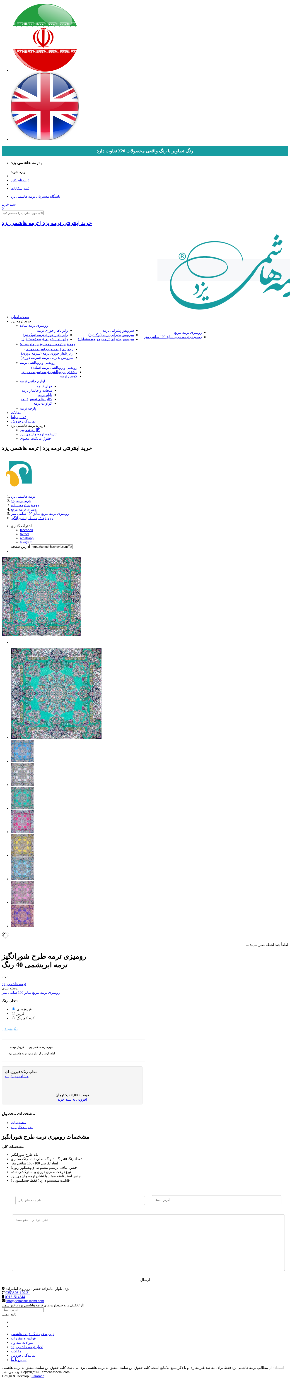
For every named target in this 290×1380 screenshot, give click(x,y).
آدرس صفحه (20, 546)
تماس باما (18, 417)
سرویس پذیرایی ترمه (118, 330)
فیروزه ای (24, 1009)
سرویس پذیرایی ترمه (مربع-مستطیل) (106, 339)
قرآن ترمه (44, 386)
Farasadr (37, 1376)
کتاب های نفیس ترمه (36, 399)
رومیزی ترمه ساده (34, 325)
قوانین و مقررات (23, 1338)
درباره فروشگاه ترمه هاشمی (32, 1334)
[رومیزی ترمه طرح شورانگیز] (56, 737)
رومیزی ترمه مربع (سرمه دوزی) (48, 349)
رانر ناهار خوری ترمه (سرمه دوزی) (47, 353)
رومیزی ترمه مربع (188, 332)
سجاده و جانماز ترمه (37, 390)
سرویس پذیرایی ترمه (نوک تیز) (111, 335)
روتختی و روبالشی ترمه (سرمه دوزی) (49, 372)
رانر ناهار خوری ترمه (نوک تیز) (45, 335)
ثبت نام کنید (20, 180)
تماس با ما (19, 1360)
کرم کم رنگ (26, 1018)
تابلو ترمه (45, 395)
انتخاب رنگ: (29, 1072)
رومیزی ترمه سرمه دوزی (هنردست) (47, 344)
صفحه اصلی (20, 317)
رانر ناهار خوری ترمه (52, 330)
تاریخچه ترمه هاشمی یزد (38, 434)
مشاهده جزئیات (17, 1076)
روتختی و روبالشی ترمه (37, 363)
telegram (26, 542)
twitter (24, 534)
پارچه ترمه (28, 408)
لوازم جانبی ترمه (32, 381)
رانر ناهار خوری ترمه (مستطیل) (44, 339)
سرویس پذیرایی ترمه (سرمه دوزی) (47, 358)
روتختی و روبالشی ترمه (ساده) (54, 368)
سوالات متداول (22, 1342)
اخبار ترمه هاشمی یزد (27, 1347)
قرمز (20, 1013)
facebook (26, 530)
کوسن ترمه (68, 376)
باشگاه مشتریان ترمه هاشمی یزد (35, 196)
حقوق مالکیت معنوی (35, 438)
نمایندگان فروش (23, 421)
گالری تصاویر (30, 430)
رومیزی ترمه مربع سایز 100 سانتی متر (173, 337)
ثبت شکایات (20, 188)
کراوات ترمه (42, 403)
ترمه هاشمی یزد (14, 984)
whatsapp (27, 538)
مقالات (16, 413)
